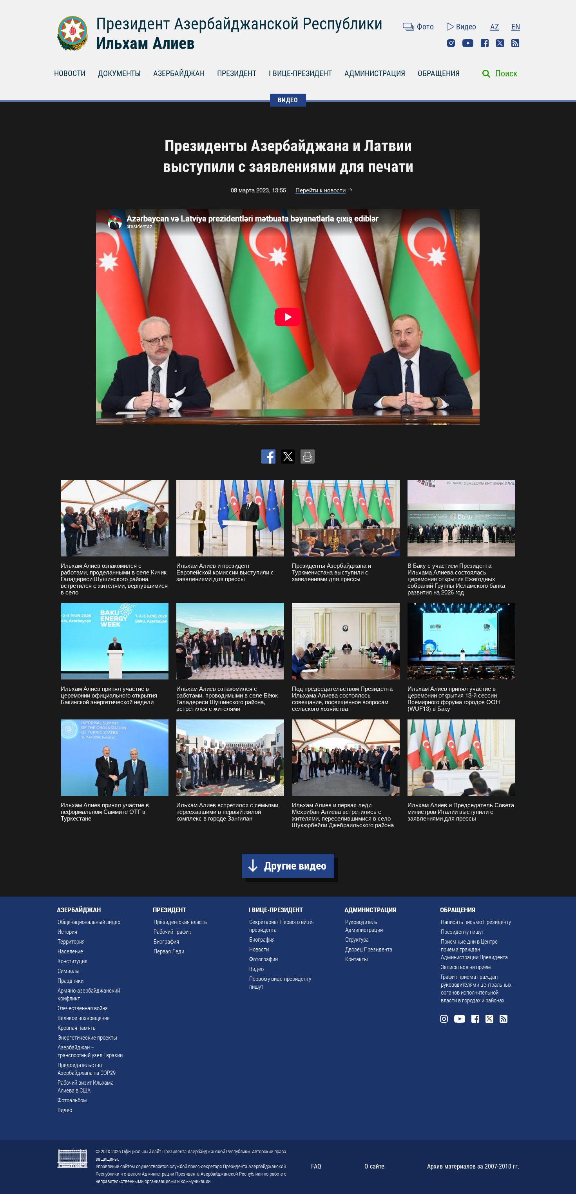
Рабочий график (172, 931)
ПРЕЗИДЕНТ (236, 73)
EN (515, 26)
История (67, 931)
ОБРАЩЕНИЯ (439, 73)
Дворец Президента (368, 949)
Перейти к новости (320, 190)
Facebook (485, 43)
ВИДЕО (288, 100)
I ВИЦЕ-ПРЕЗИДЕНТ (300, 73)
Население (70, 951)
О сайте (374, 1166)
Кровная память (77, 1027)
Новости (259, 949)
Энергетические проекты (87, 1037)
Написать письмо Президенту (476, 922)
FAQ (316, 1166)
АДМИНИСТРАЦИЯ (374, 73)
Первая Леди (169, 951)
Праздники (70, 980)
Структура (357, 939)
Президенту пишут (462, 931)
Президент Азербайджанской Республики (239, 23)
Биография (166, 941)
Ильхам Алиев (145, 43)
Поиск (506, 73)
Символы (69, 971)
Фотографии (263, 959)
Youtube (467, 43)
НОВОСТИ (69, 73)
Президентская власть (180, 922)
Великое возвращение (84, 1018)
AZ (494, 26)
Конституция (72, 961)
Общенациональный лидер (89, 922)
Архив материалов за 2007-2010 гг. (473, 1166)
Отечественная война (83, 1008)
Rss (515, 43)
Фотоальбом (72, 1100)
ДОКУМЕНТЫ (119, 73)
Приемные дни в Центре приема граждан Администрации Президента (474, 949)
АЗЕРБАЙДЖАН (179, 73)
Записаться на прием (466, 967)
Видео (466, 26)
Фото (425, 26)
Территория (71, 941)
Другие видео (295, 865)
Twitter (500, 43)
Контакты (356, 959)
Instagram (451, 43)
